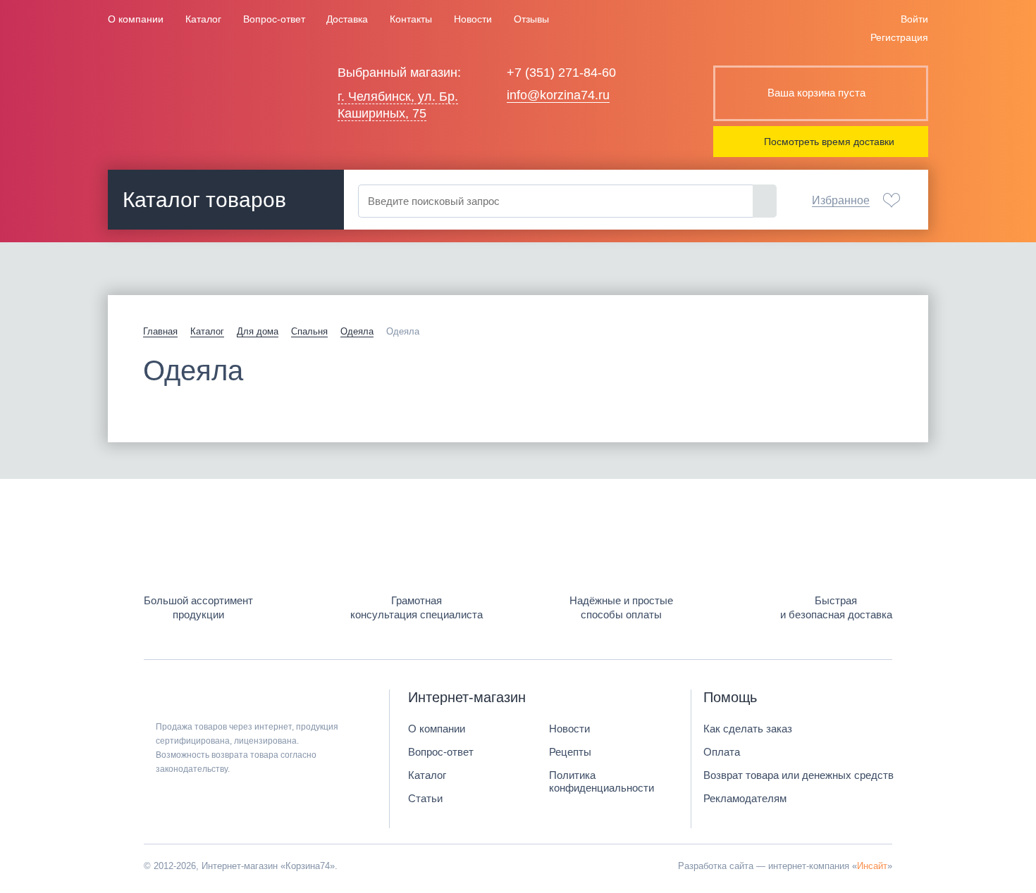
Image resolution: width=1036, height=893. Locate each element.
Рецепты (570, 752)
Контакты (411, 19)
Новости (473, 19)
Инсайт (872, 866)
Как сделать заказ (747, 729)
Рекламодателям (745, 798)
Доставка (347, 19)
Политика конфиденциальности (601, 781)
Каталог (203, 19)
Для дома (257, 331)
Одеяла (357, 331)
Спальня (309, 331)
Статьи (425, 798)
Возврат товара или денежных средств (798, 775)
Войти (914, 19)
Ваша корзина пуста (816, 93)
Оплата (721, 752)
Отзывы (531, 19)
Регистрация (899, 37)
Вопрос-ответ (274, 19)
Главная (160, 331)
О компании (136, 19)
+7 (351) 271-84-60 (561, 72)
